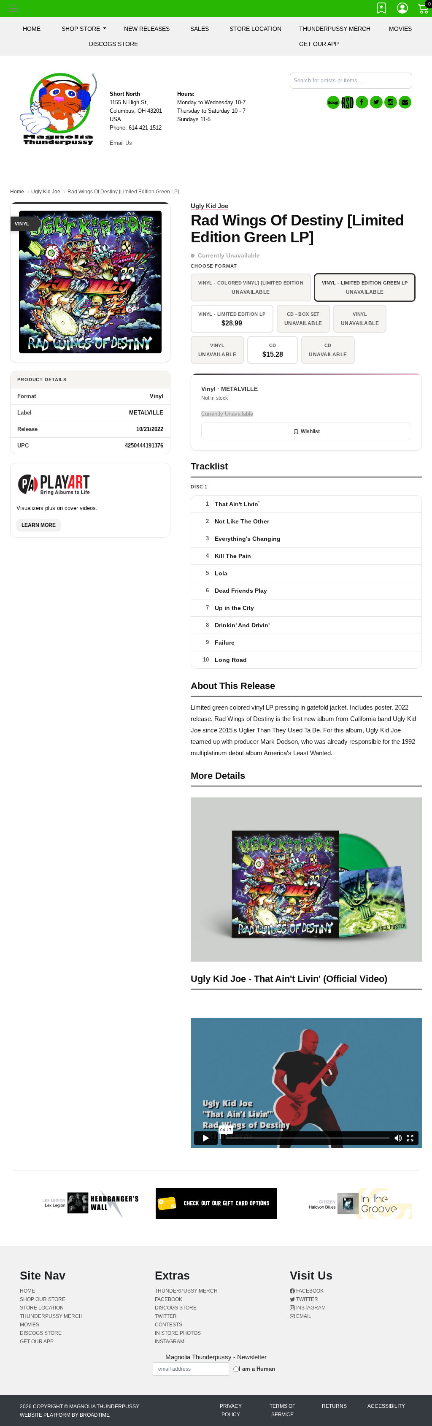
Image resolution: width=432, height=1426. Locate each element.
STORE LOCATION (255, 28)
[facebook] (362, 102)
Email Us (121, 143)
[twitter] (376, 102)
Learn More (39, 525)
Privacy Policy (231, 1410)
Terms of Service (282, 1410)
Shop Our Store (42, 1299)
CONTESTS (168, 1325)
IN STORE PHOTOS (178, 1333)
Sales (199, 28)
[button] (84, 28)
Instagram (310, 1308)
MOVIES (400, 28)
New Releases (147, 28)
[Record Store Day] (347, 102)
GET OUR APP (319, 44)
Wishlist (310, 431)
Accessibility (386, 1406)
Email (303, 1316)
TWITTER (166, 1316)
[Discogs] (333, 102)
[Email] (405, 102)
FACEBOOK (168, 1299)
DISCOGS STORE (113, 44)
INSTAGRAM (169, 1342)
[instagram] (390, 102)
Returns (334, 1406)
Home (17, 192)
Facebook (309, 1291)
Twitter (306, 1299)
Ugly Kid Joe (45, 192)
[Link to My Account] (403, 9)
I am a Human (257, 1369)
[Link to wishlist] (382, 9)
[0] (424, 10)
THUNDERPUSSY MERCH (334, 28)
